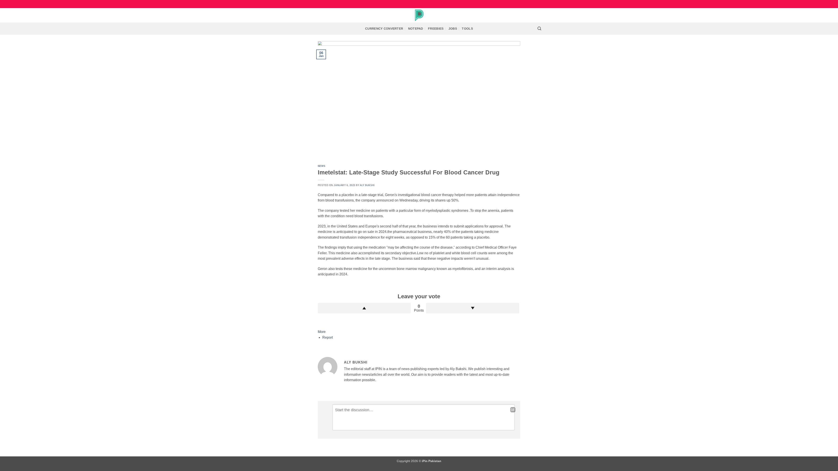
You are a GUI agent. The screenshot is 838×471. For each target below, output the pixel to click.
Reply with (512, 409)
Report (327, 337)
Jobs (452, 28)
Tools (467, 28)
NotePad (415, 28)
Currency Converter (384, 28)
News (321, 166)
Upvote (364, 308)
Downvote (472, 308)
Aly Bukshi (367, 185)
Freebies (435, 28)
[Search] (539, 28)
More (322, 332)
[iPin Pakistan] (419, 15)
